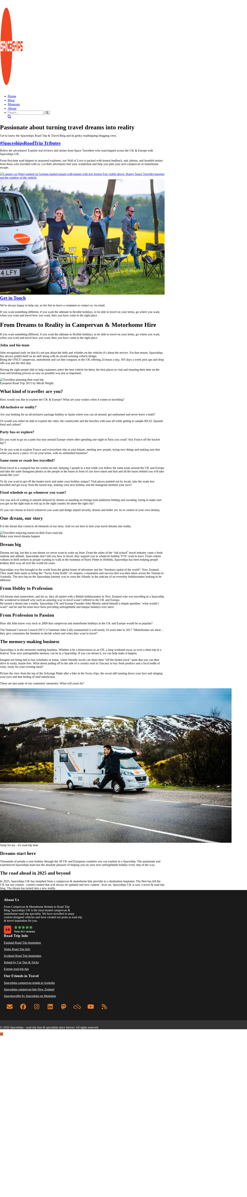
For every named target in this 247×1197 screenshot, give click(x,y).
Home (12, 96)
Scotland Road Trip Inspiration (22, 955)
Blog (11, 100)
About (12, 108)
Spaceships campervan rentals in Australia (29, 982)
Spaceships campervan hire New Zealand (29, 989)
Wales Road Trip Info (17, 949)
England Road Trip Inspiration (22, 942)
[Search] (47, 112)
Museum (14, 104)
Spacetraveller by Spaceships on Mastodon (30, 996)
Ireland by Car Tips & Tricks (21, 962)
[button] (127, 114)
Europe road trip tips (16, 969)
